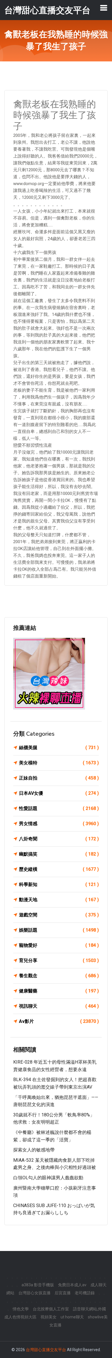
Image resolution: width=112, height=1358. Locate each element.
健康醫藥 (59, 991)
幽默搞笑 (59, 854)
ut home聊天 (72, 1317)
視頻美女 (48, 1317)
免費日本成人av (72, 1285)
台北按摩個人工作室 (51, 1309)
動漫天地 (59, 899)
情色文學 (21, 1309)
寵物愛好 (59, 945)
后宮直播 (63, 1293)
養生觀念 (59, 975)
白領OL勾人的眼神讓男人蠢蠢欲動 (48, 1177)
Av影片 (59, 1021)
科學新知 (59, 884)
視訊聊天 (59, 1006)
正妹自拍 (59, 778)
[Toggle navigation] (104, 8)
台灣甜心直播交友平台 (46, 1349)
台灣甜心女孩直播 (34, 1293)
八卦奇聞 (59, 839)
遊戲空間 (59, 915)
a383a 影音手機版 (38, 1285)
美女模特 (59, 763)
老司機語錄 (85, 1293)
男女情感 (59, 823)
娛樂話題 (59, 930)
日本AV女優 (59, 793)
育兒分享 (59, 960)
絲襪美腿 (59, 747)
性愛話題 (59, 808)
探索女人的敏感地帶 (34, 1150)
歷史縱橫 (59, 869)
